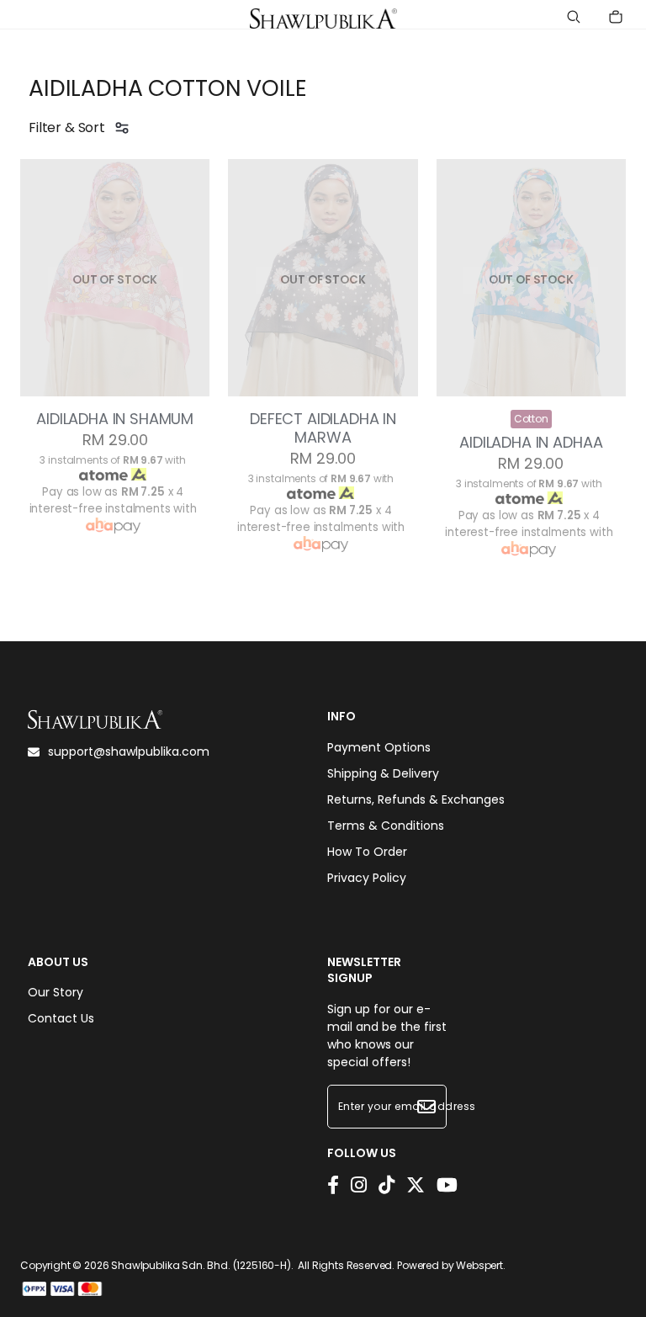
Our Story (55, 992)
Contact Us (61, 1018)
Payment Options (379, 747)
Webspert (479, 1265)
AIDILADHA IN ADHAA (530, 442)
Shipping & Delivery (383, 773)
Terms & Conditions (385, 825)
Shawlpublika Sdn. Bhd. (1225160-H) (201, 1265)
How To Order (367, 851)
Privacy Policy (366, 877)
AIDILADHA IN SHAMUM (114, 419)
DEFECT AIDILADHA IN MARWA (323, 428)
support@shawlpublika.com (128, 751)
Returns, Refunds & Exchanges (416, 799)
